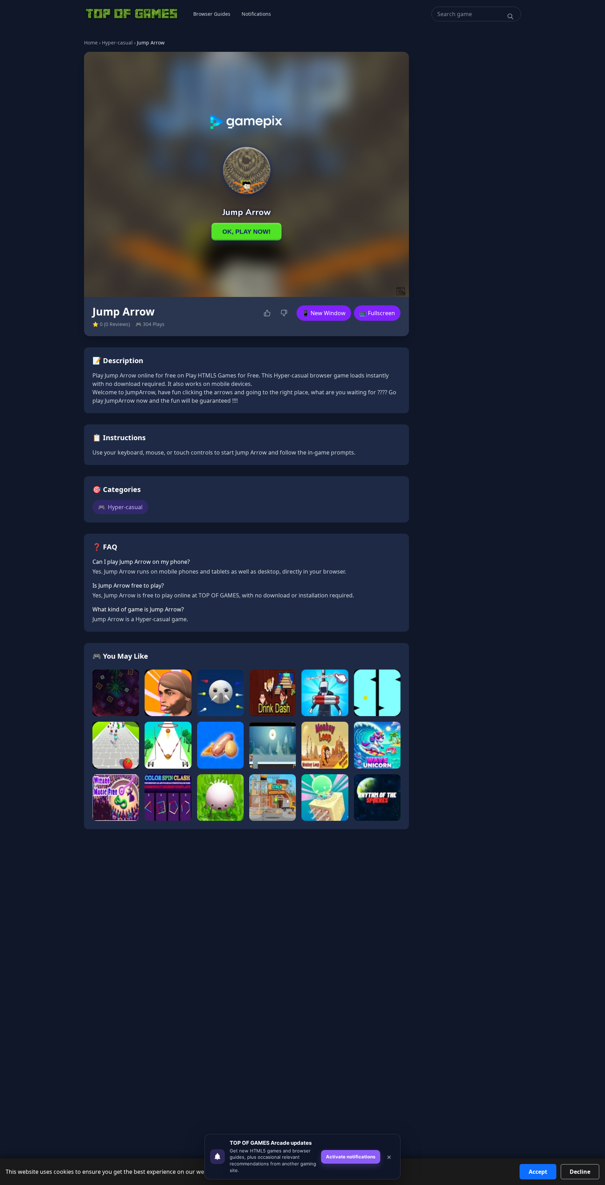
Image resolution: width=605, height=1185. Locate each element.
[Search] (510, 16)
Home (91, 42)
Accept (538, 1172)
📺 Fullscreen (377, 313)
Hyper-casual (117, 42)
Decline (580, 1172)
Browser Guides (211, 14)
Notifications (256, 14)
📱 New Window (324, 313)
